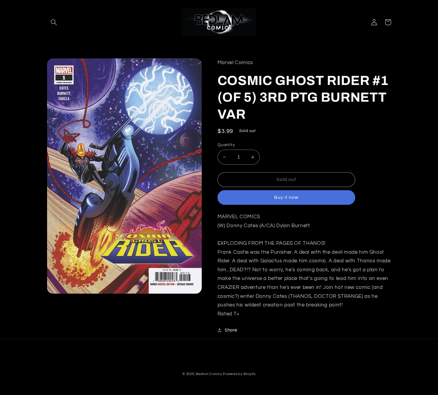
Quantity (226, 145)
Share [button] (231, 330)
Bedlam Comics (209, 374)
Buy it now (286, 197)
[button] (54, 22)
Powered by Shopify (239, 374)
